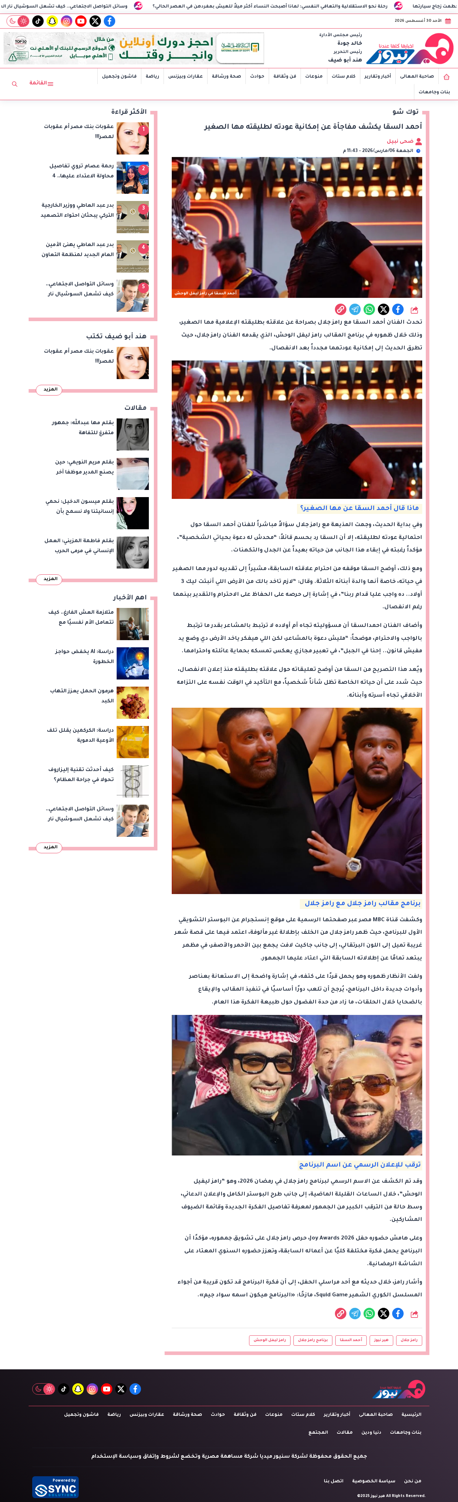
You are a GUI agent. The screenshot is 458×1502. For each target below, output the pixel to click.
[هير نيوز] (410, 48)
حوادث (257, 76)
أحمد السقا (351, 1340)
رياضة (152, 76)
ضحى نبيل (401, 142)
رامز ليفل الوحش (270, 1340)
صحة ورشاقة (226, 76)
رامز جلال (409, 1340)
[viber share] (355, 309)
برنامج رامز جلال (313, 1340)
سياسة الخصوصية (373, 1481)
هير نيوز (381, 1340)
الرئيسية (411, 1415)
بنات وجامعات (434, 92)
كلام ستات (344, 76)
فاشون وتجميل (119, 76)
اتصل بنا (334, 1481)
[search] (14, 84)
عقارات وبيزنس (185, 76)
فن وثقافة (284, 76)
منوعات (314, 76)
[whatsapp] (340, 309)
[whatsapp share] (369, 309)
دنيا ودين (371, 1432)
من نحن (413, 1481)
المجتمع (318, 1432)
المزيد (51, 389)
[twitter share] (383, 309)
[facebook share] (398, 309)
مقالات (345, 1432)
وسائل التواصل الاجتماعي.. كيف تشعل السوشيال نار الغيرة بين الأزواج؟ (126, 6)
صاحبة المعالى (417, 76)
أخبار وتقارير (378, 76)
